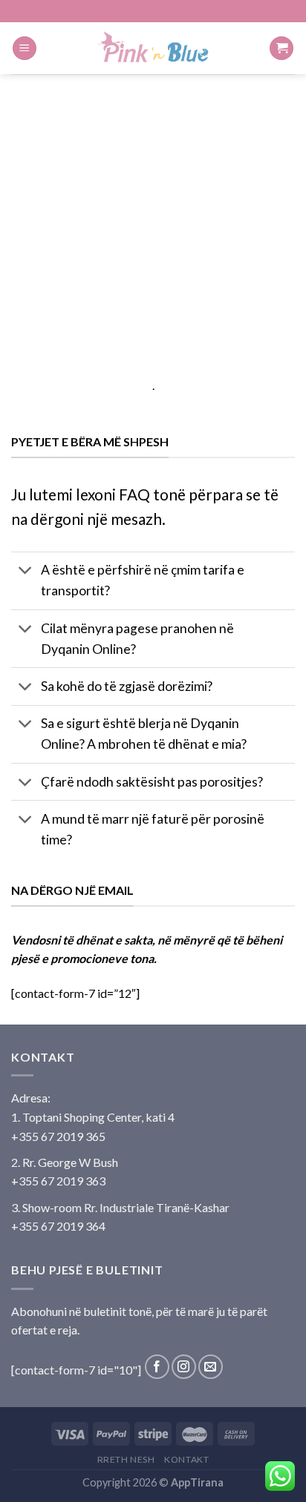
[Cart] (281, 48)
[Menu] (24, 48)
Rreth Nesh (126, 1459)
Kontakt (186, 1459)
